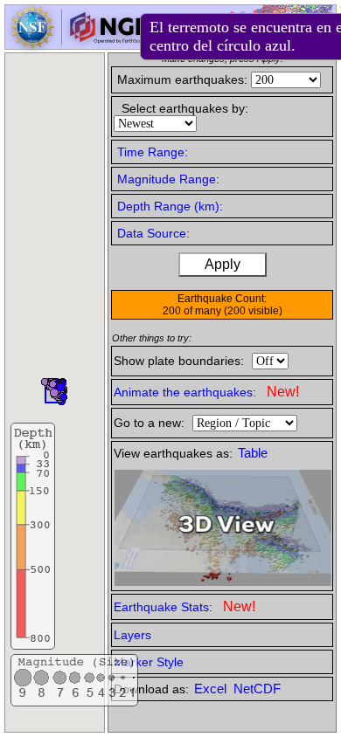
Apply (222, 264)
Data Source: (153, 233)
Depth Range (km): (170, 206)
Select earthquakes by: (185, 108)
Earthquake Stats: (184, 606)
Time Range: (152, 152)
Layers (132, 635)
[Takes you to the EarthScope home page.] (78, 44)
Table (253, 453)
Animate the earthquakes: (206, 391)
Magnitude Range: (168, 179)
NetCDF (257, 689)
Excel (212, 689)
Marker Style (149, 662)
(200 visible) (253, 311)
